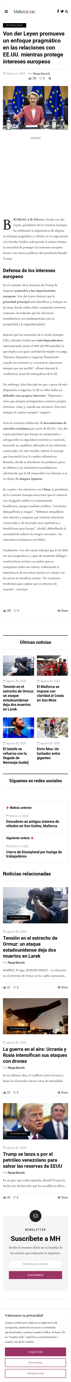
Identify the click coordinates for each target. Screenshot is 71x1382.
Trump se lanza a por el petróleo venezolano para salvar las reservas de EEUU (32, 1160)
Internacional (14, 25)
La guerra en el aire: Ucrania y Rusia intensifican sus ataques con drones (35, 1055)
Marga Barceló (41, 73)
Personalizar (36, 1362)
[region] (35, 1345)
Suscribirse (36, 1275)
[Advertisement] (35, 177)
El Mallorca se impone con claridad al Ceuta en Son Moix (50, 693)
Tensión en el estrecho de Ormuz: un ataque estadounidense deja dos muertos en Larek (18, 698)
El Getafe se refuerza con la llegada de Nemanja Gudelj (16, 756)
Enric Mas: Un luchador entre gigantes (48, 753)
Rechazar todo (36, 1373)
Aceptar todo (35, 1351)
